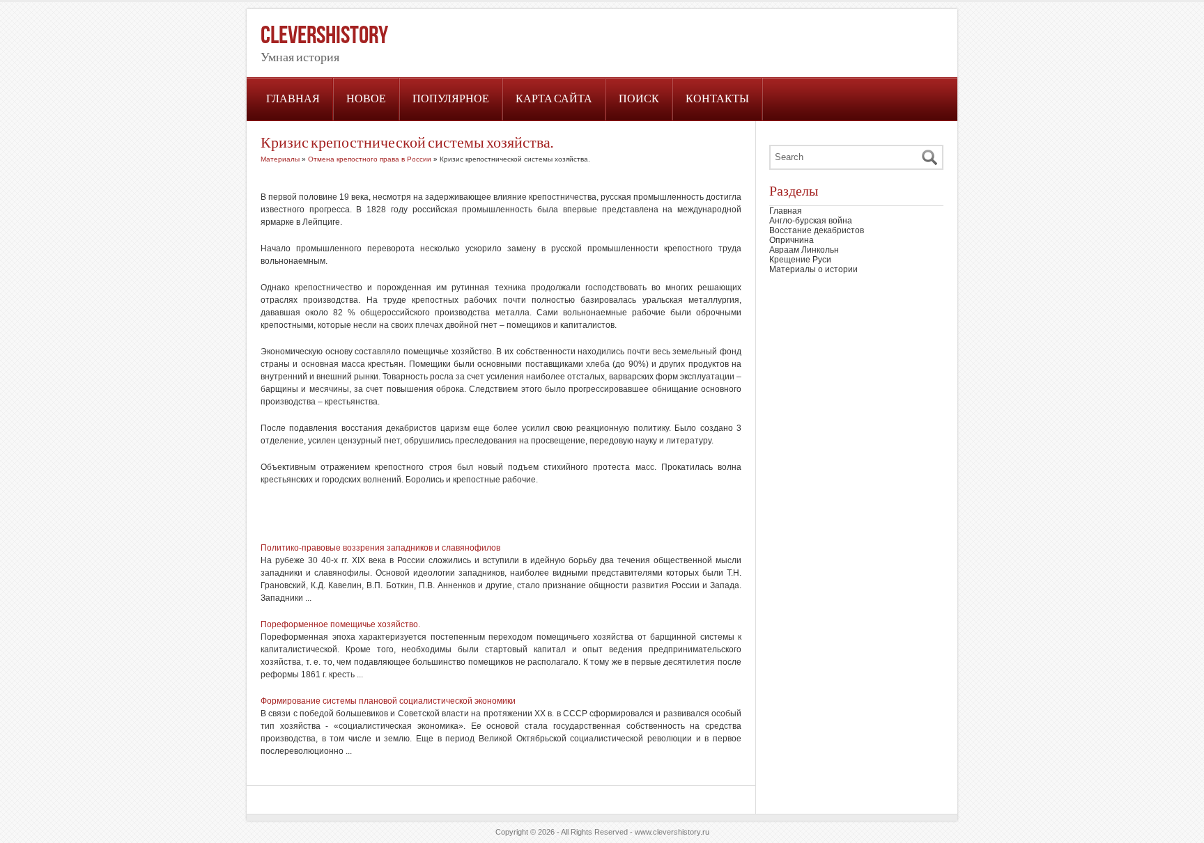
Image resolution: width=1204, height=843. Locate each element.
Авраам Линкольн (804, 250)
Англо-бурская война (810, 221)
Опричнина (791, 240)
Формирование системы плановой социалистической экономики (388, 701)
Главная (293, 99)
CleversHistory (324, 36)
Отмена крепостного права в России (369, 159)
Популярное (450, 99)
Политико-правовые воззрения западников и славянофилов (380, 548)
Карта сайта (554, 99)
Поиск (639, 99)
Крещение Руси (800, 260)
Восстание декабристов (816, 230)
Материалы (280, 159)
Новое (366, 99)
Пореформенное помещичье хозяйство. (340, 624)
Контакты (717, 99)
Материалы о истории (813, 269)
